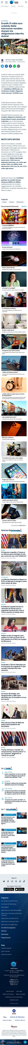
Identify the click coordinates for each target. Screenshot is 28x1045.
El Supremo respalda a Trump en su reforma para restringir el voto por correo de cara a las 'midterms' (13, 554)
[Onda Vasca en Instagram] (16, 881)
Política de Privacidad (8, 994)
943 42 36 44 (15, 977)
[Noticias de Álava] (7, 1020)
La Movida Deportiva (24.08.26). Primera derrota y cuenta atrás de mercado (8, 834)
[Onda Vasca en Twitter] (4, 881)
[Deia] (5, 1017)
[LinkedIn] (6, 66)
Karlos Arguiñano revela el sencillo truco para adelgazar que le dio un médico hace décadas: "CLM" (15, 775)
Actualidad (4, 577)
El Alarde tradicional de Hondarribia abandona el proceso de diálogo (15, 784)
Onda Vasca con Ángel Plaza (9, 924)
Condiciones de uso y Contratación (14, 997)
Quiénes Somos (10, 991)
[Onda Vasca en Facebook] (8, 881)
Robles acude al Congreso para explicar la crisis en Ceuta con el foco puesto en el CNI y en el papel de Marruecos (13, 638)
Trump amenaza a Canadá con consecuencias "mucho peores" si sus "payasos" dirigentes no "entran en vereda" (13, 752)
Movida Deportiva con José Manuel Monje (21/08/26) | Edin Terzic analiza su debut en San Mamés (8, 849)
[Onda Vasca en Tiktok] (24, 881)
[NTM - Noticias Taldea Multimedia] (14, 1011)
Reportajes (4, 934)
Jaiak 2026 (20, 6)
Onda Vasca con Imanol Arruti (9, 918)
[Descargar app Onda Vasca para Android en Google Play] (9, 889)
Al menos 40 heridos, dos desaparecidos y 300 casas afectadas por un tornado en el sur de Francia (13, 696)
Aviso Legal (19, 991)
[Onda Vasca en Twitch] (20, 881)
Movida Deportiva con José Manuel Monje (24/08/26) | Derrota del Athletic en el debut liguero (8, 820)
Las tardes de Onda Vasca (8, 904)
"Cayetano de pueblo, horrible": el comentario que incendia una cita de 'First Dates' (15, 801)
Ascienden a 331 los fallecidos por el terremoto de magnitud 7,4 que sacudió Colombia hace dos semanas (13, 667)
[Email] (18, 66)
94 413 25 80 (15, 972)
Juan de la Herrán (6, 948)
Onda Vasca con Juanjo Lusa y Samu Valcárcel (11, 914)
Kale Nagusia (5, 907)
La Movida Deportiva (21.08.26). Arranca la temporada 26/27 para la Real (8, 863)
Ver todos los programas (8, 928)
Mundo (3, 550)
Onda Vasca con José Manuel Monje (11, 910)
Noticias (4, 931)
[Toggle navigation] (2, 2)
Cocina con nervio (6, 954)
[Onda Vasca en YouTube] (12, 881)
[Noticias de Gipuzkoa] (17, 1017)
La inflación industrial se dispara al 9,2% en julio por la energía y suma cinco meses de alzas (14, 581)
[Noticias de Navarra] (20, 1020)
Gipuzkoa (7, 781)
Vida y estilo (8, 772)
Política (3, 604)
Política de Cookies (20, 994)
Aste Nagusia (5, 6)
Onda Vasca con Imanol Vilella (10, 921)
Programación (5, 938)
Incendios (13, 6)
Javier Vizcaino (5, 951)
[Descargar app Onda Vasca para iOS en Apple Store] (19, 889)
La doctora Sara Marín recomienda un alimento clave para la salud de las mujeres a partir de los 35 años (15, 792)
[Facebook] (10, 66)
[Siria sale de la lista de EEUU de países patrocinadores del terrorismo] (14, 711)
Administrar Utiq (14, 1000)
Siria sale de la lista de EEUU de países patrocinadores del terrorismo (12, 724)
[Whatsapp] (14, 66)
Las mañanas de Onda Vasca (9, 901)
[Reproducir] (19, 816)
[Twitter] (2, 66)
